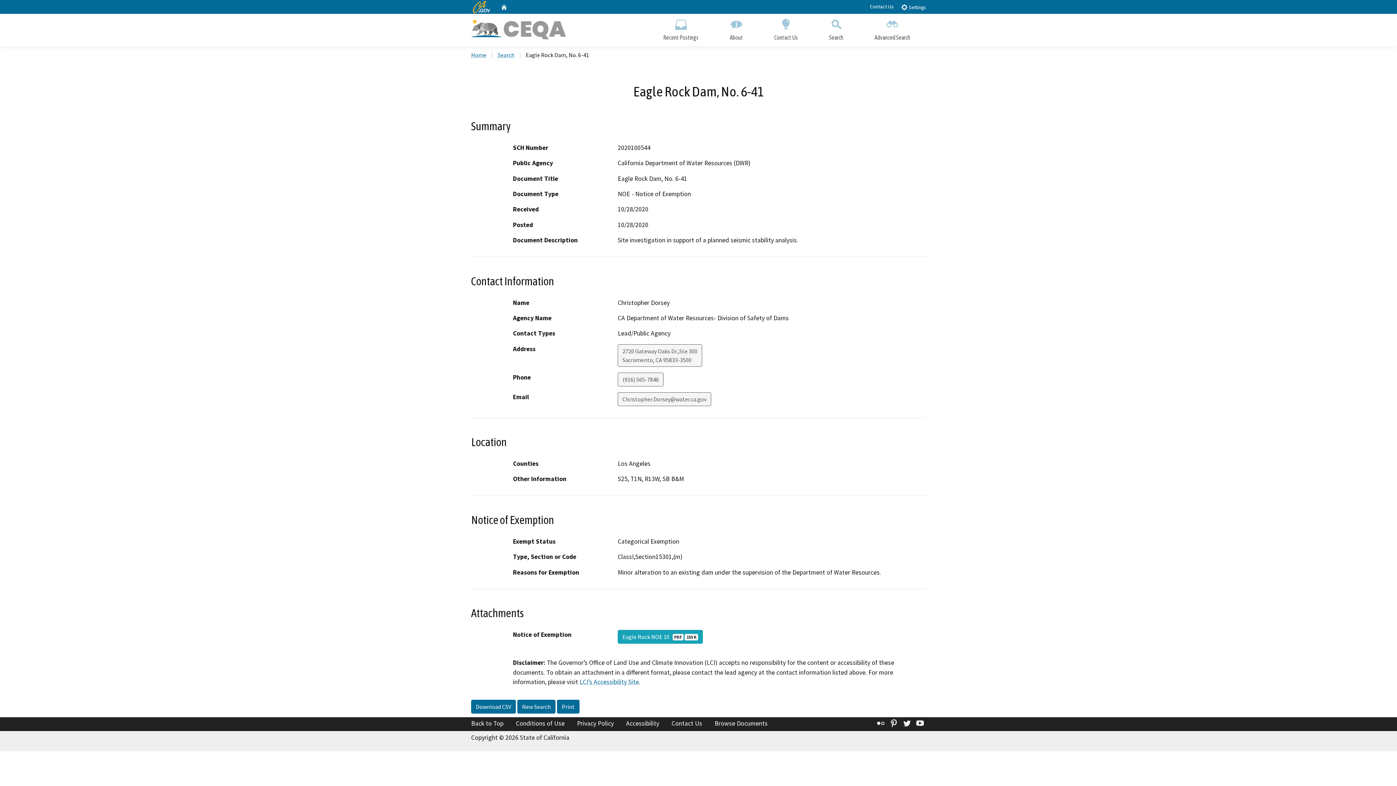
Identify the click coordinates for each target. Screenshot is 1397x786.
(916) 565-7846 (640, 379)
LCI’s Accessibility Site (609, 682)
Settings (917, 7)
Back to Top (487, 723)
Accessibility (642, 723)
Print (568, 706)
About (736, 37)
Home (478, 55)
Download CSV (493, 706)
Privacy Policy (595, 723)
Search (836, 37)
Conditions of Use (540, 723)
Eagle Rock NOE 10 (659, 636)
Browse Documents (741, 723)
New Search (536, 706)
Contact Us (882, 6)
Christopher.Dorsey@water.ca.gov (664, 399)
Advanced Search (892, 37)
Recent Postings (680, 37)
